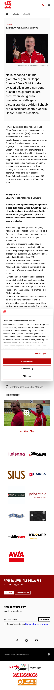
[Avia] (16, 557)
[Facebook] (17, 640)
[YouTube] (36, 640)
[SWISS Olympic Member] (27, 668)
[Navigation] (49, 5)
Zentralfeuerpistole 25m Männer (26, 387)
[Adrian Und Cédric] (27, 413)
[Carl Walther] (16, 516)
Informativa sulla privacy (22, 654)
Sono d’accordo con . (27, 624)
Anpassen (25, 369)
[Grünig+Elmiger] (16, 495)
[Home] (7, 14)
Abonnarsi (44, 619)
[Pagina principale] (9, 5)
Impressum (7, 654)
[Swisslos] (27, 675)
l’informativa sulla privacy (36, 624)
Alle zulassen (27, 361)
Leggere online (23, 593)
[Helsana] (16, 454)
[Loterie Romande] (27, 682)
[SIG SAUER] (37, 454)
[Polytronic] (37, 495)
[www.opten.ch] (49, 654)
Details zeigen (40, 354)
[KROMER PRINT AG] (37, 536)
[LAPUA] (37, 475)
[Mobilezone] (16, 536)
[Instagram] (26, 640)
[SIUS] (16, 475)
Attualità (16, 14)
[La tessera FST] (37, 516)
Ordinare (9, 593)
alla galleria (27, 431)
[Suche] (43, 5)
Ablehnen (27, 376)
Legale (13, 654)
